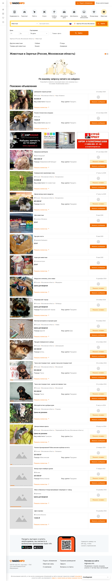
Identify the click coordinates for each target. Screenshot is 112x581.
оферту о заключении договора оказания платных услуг (69, 578)
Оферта (62, 564)
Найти (103, 23)
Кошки (37, 46)
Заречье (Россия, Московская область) (22, 38)
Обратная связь (48, 564)
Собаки (37, 43)
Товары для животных (18, 46)
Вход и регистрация (102, 3)
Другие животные (16, 43)
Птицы (62, 43)
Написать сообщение (98, 102)
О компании (47, 567)
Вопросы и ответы (66, 567)
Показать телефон (98, 161)
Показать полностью (41, 107)
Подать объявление (50, 561)
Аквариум (63, 46)
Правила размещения (67, 561)
